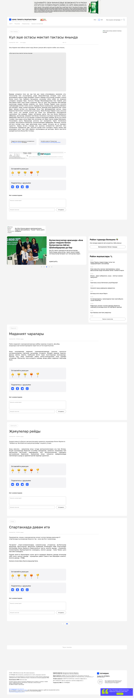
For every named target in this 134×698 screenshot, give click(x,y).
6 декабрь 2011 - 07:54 (13, 532)
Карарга (120, 694)
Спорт (12, 521)
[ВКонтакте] (12, 186)
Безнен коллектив (37, 23)
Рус (95, 20)
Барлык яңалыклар (107, 319)
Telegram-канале (17, 142)
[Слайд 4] (49, 266)
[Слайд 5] (51, 266)
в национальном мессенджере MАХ (51, 142)
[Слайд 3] (46, 266)
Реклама (17, 23)
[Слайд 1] (41, 266)
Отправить (61, 209)
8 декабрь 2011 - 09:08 (13, 42)
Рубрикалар (25, 23)
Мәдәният (13, 328)
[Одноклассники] (17, 186)
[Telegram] (22, 186)
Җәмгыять (13, 425)
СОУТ (10, 23)
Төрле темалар (67, 647)
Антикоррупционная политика (16, 689)
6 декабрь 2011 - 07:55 (13, 436)
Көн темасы (14, 31)
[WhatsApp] (27, 186)
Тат (102, 20)
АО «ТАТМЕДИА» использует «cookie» (18, 689)
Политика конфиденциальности (17, 691)
